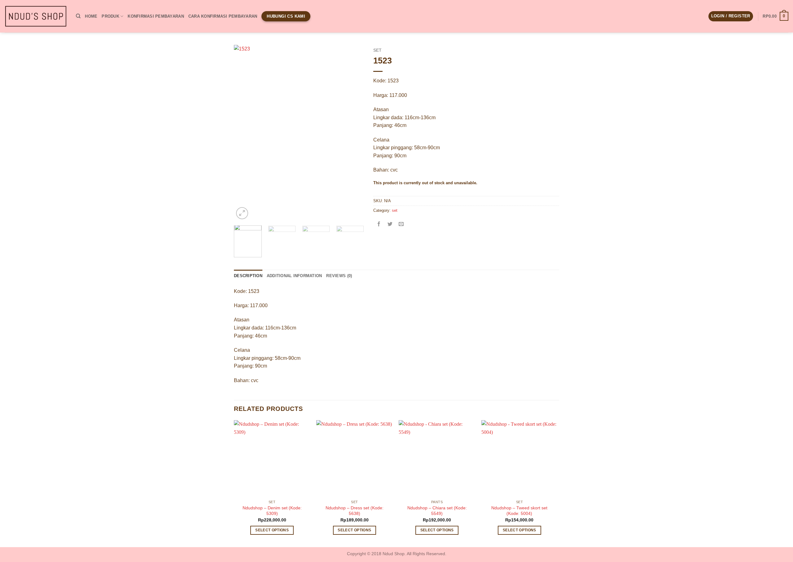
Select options (272, 530)
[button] (730, 16)
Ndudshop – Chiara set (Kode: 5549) (437, 510)
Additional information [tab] (294, 275)
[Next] (353, 132)
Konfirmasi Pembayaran (156, 16)
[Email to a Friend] (401, 225)
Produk (110, 16)
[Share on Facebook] (379, 225)
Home (91, 16)
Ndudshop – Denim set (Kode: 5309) (272, 510)
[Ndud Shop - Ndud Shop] (36, 16)
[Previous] (244, 132)
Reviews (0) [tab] (339, 275)
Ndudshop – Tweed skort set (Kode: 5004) (519, 510)
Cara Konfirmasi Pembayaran (222, 16)
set (377, 50)
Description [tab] (248, 275)
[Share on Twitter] (390, 225)
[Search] (78, 16)
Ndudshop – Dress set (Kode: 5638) (354, 510)
